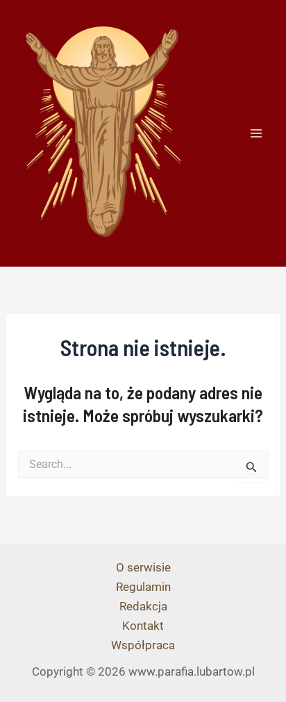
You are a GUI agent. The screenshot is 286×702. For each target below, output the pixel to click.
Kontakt (143, 626)
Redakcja (143, 606)
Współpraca (143, 645)
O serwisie (143, 567)
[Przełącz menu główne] (257, 133)
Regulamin (143, 587)
